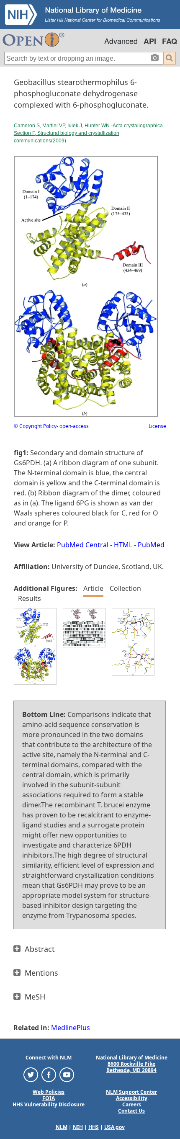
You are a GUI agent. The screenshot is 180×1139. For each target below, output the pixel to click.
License (157, 426)
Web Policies (48, 1091)
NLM (61, 1127)
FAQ (169, 41)
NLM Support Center (131, 1091)
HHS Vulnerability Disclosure (49, 1104)
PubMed (151, 544)
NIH (78, 1127)
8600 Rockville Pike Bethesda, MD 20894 (131, 1067)
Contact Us (131, 1110)
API (150, 41)
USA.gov (114, 1127)
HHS (93, 1127)
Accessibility (131, 1098)
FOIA (48, 1098)
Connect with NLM (49, 1057)
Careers (131, 1104)
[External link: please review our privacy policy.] (30, 1074)
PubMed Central (82, 544)
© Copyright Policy (35, 426)
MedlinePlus (70, 1027)
